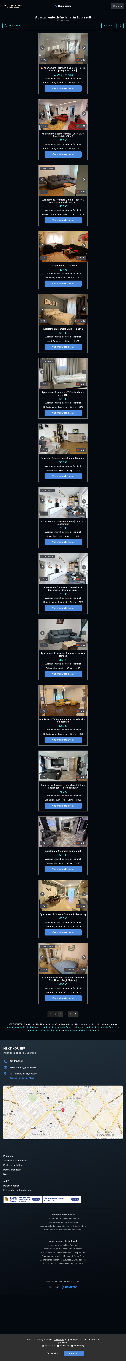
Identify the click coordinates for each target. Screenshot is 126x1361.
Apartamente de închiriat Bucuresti (63, 1245)
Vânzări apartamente (63, 1214)
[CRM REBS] (69, 1287)
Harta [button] (82, 60)
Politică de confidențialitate (17, 1190)
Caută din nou (14, 25)
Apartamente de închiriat (63, 1241)
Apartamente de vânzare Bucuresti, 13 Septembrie (63, 1226)
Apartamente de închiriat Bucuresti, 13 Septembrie (63, 1252)
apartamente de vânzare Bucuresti (82, 1030)
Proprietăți (8, 1156)
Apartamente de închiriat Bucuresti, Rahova (63, 1249)
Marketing (79, 1345)
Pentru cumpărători (13, 1165)
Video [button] (71, 969)
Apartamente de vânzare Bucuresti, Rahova (63, 1230)
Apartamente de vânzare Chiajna (63, 1222)
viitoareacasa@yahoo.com (23, 1067)
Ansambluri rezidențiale (15, 1160)
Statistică (64, 1345)
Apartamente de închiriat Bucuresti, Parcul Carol (63, 1256)
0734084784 (16, 1061)
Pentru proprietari (12, 1169)
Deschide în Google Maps (22, 1078)
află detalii (59, 1339)
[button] (120, 25)
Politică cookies (11, 1185)
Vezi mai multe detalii (63, 88)
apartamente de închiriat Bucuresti (24, 1027)
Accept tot (74, 1353)
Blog (5, 1174)
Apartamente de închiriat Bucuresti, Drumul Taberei (63, 1260)
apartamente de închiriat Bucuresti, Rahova (63, 1027)
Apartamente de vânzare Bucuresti (63, 1218)
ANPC (6, 1181)
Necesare (50, 1345)
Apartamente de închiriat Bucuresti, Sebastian (63, 1263)
